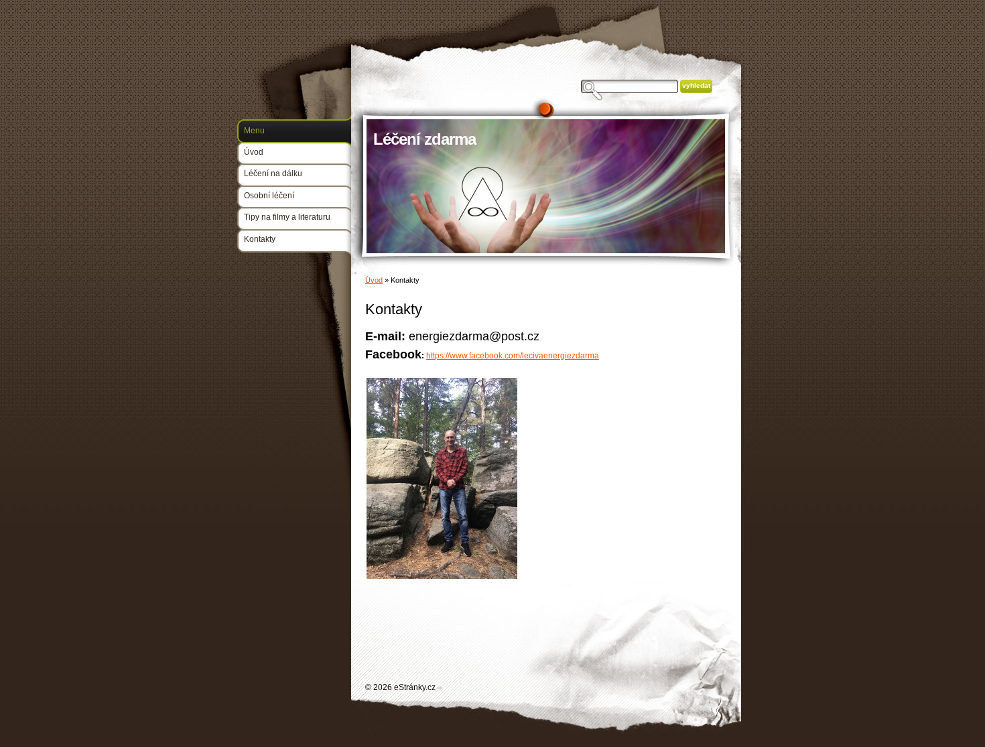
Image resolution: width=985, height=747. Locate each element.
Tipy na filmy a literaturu (287, 217)
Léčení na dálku (273, 173)
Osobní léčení (269, 195)
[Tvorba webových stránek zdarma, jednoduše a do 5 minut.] (440, 688)
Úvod (374, 280)
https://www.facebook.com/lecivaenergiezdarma (512, 355)
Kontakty (259, 239)
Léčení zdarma (424, 139)
